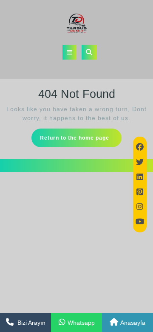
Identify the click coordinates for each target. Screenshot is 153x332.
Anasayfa (132, 322)
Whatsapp (81, 322)
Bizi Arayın (31, 322)
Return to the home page (81, 140)
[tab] (69, 52)
